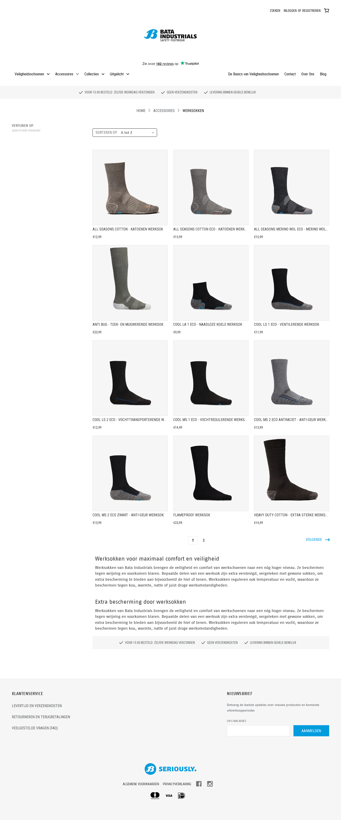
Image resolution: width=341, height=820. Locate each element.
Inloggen (290, 11)
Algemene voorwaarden (141, 784)
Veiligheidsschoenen (29, 74)
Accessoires (64, 74)
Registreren (311, 11)
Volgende (314, 539)
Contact (290, 74)
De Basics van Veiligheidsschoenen (253, 74)
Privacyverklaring (177, 784)
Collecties (91, 74)
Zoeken (275, 11)
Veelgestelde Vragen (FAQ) (35, 728)
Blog (323, 74)
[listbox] (138, 133)
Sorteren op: (107, 132)
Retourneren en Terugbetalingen (41, 717)
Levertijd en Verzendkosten (37, 706)
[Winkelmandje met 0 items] (326, 10)
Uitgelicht (117, 74)
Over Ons (307, 74)
